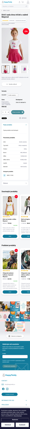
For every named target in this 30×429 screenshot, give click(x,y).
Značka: (5, 24)
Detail (10, 236)
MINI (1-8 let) (10, 175)
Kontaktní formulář (10, 394)
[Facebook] (3, 388)
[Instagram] (7, 388)
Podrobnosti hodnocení (21, 20)
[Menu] (28, 2)
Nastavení (15, 419)
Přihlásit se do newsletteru (9, 366)
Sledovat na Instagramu (16, 336)
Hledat (26, 6)
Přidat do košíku (16, 112)
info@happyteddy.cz (10, 384)
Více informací (18, 416)
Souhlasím (22, 425)
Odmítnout (8, 425)
